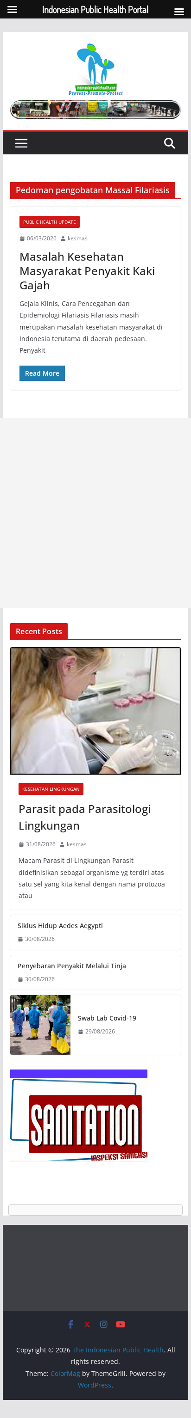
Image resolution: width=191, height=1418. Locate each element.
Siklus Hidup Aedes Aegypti (60, 925)
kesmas (78, 238)
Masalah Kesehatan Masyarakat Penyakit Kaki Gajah (87, 271)
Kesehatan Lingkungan (51, 789)
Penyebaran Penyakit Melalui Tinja (72, 965)
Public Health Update (49, 222)
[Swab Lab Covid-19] (40, 1025)
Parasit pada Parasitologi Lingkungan (85, 817)
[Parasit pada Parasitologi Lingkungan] (95, 711)
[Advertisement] (95, 513)
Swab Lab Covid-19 (107, 1018)
